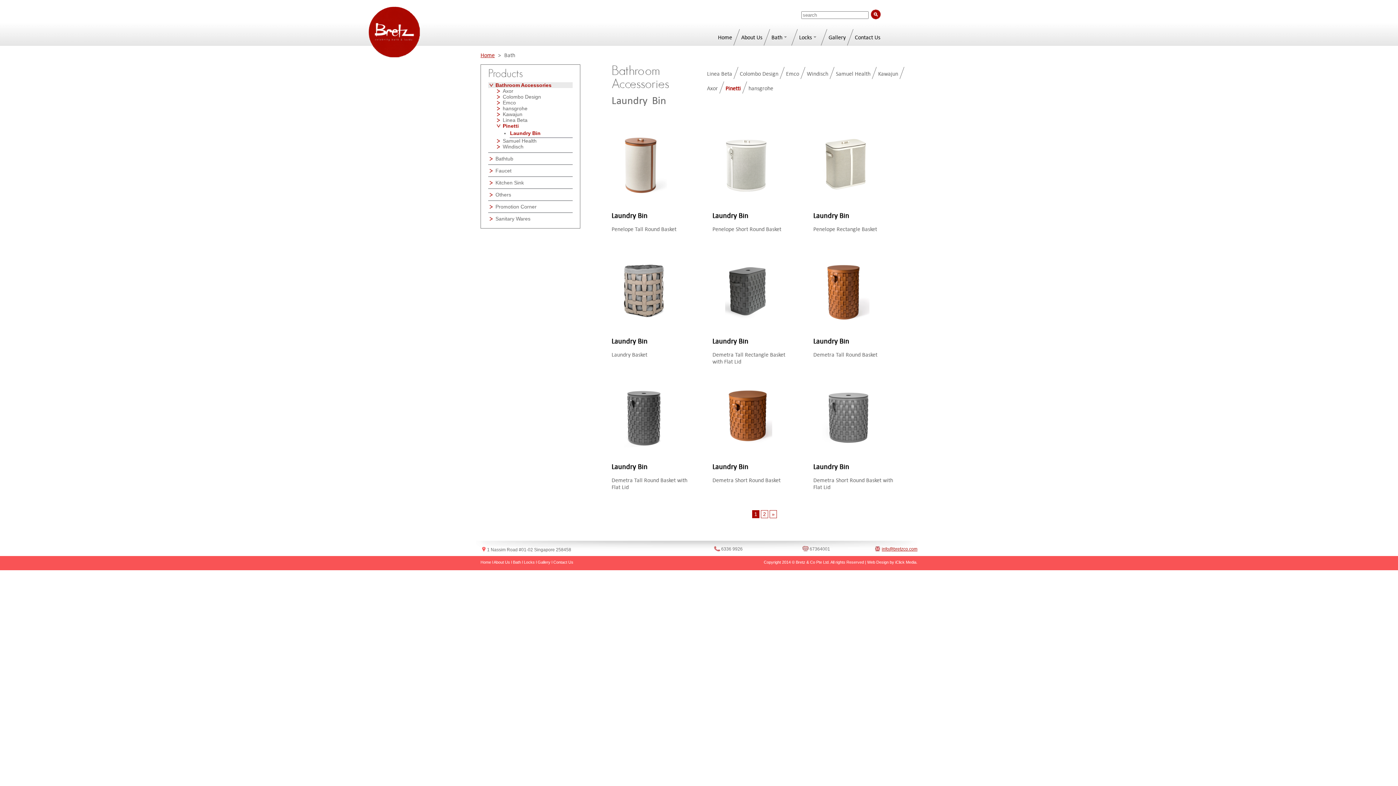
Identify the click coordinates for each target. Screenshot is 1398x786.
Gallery (837, 37)
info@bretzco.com (899, 549)
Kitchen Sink (509, 183)
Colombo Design (522, 97)
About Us (751, 37)
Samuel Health (520, 141)
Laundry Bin (525, 133)
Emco (509, 103)
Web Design (878, 562)
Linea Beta (515, 120)
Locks (805, 37)
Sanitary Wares (512, 219)
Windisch (513, 147)
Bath (776, 37)
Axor (508, 91)
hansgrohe (515, 108)
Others (503, 195)
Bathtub (504, 159)
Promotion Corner (516, 207)
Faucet (503, 171)
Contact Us (867, 37)
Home (725, 37)
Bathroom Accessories (523, 85)
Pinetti (511, 126)
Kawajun (512, 114)
